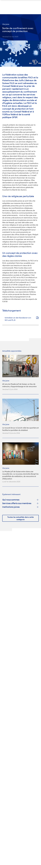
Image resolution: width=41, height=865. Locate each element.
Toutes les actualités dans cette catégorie (20, 518)
